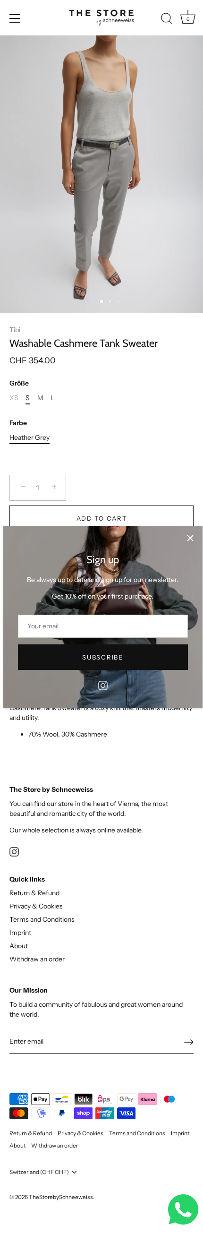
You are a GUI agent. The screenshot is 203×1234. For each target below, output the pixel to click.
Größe (19, 383)
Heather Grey (29, 438)
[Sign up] (189, 1042)
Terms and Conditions (42, 919)
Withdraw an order (37, 959)
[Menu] (15, 18)
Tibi (14, 330)
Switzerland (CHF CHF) (39, 1172)
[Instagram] (103, 684)
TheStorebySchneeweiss (61, 1196)
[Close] (190, 538)
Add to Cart (101, 518)
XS (13, 398)
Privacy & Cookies (36, 906)
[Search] (166, 19)
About (18, 946)
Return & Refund (34, 893)
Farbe (18, 423)
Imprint (20, 932)
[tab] (101, 714)
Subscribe (102, 657)
